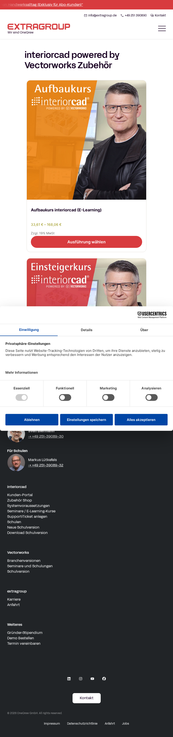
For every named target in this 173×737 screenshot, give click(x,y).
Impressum (52, 724)
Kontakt (86, 698)
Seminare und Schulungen (30, 566)
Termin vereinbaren (24, 643)
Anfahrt (13, 604)
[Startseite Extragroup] (39, 28)
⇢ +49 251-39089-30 (46, 436)
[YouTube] (92, 678)
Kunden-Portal (20, 494)
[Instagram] (80, 678)
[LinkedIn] (69, 678)
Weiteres (14, 624)
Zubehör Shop (19, 500)
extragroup (17, 591)
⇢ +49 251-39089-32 (45, 465)
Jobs (125, 724)
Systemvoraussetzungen (28, 505)
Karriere (13, 599)
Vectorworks (18, 552)
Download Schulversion (27, 532)
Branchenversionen (24, 560)
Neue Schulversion (23, 527)
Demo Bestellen (20, 638)
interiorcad (16, 486)
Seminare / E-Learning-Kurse (31, 511)
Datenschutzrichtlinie (82, 724)
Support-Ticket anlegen (27, 516)
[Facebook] (104, 678)
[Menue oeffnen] (162, 28)
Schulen (14, 521)
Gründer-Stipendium (25, 632)
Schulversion (18, 571)
